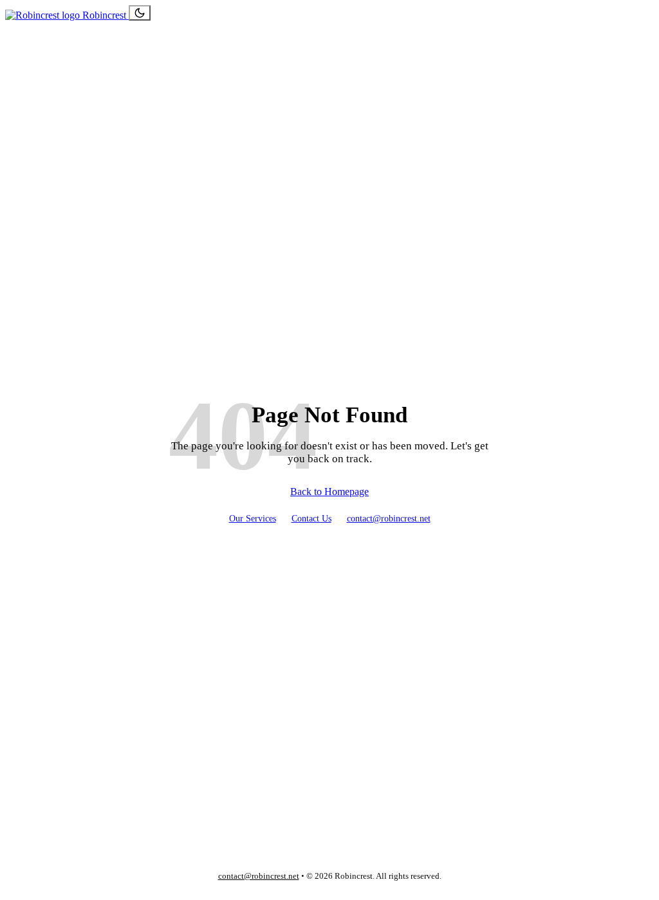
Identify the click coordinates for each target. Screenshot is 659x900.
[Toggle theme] (140, 13)
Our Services (252, 518)
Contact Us (311, 518)
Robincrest (104, 15)
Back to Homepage (329, 491)
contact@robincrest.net (389, 518)
